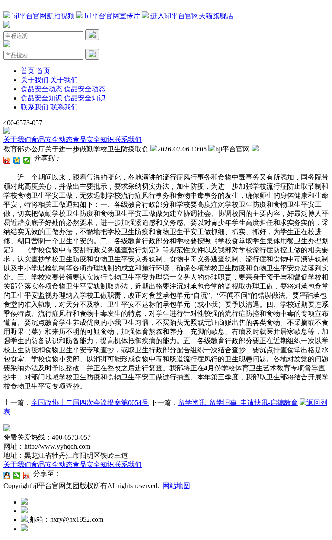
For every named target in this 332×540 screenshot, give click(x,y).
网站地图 (176, 485)
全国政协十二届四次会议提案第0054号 (90, 402)
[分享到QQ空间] (17, 160)
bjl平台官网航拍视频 (43, 15)
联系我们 (128, 139)
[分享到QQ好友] (7, 475)
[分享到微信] (27, 160)
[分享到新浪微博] (7, 160)
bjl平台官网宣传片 (112, 15)
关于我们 (17, 139)
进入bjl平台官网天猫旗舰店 (191, 15)
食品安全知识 (93, 139)
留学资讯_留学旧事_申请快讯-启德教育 (238, 402)
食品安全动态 (52, 139)
